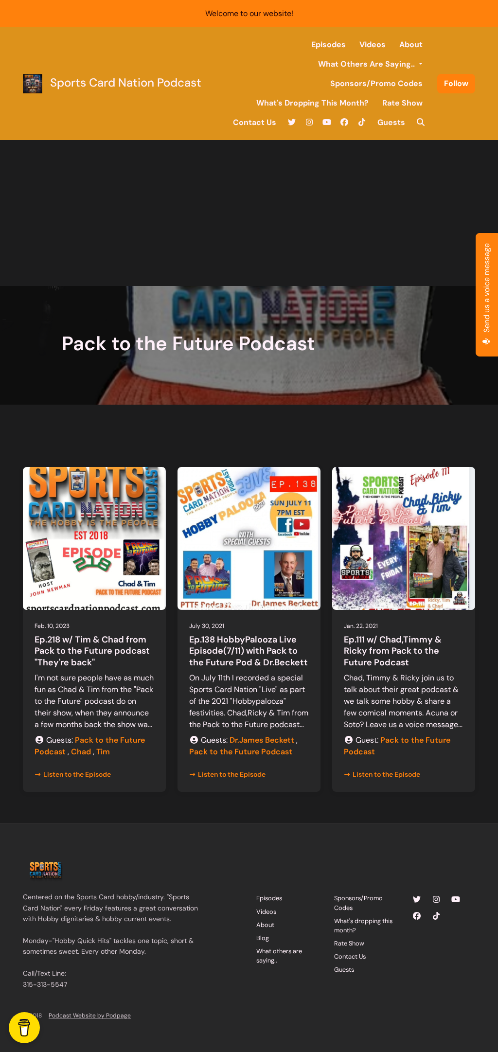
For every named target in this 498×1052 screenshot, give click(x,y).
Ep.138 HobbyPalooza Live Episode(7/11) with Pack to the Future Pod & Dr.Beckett (248, 651)
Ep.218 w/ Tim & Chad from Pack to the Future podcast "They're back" (92, 651)
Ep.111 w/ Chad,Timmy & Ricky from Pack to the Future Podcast (393, 651)
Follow (456, 83)
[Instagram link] (309, 122)
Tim (103, 752)
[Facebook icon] (417, 916)
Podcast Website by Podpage (90, 1015)
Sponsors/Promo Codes (376, 83)
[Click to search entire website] (420, 122)
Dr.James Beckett (262, 740)
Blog (262, 938)
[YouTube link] (327, 122)
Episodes (328, 44)
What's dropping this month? (312, 103)
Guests (391, 122)
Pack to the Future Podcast (240, 752)
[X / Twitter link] (292, 122)
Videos (372, 44)
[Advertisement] (249, 213)
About (411, 44)
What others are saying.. (367, 64)
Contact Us (254, 122)
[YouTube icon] (456, 900)
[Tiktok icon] (436, 916)
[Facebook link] (344, 122)
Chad (81, 752)
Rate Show (402, 103)
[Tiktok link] (362, 122)
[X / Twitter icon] (417, 900)
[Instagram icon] (436, 900)
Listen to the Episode (77, 774)
